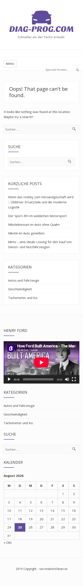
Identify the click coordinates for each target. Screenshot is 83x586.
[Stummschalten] (67, 379)
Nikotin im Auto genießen (26, 233)
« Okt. (8, 542)
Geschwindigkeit (20, 289)
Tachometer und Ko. (23, 298)
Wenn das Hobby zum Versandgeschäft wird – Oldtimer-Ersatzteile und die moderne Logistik (40, 202)
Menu (10, 64)
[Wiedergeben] (9, 379)
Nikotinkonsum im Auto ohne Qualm (34, 224)
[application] (41, 362)
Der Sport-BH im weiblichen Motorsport (37, 216)
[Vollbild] (74, 379)
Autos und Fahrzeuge (23, 280)
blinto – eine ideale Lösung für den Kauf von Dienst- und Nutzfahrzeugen (40, 244)
